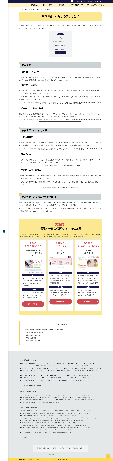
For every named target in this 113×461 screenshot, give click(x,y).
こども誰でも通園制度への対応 (59, 422)
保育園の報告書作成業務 (32, 335)
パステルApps (45, 375)
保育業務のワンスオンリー (93, 410)
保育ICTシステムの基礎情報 (56, 5)
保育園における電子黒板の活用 (47, 413)
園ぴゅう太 (30, 365)
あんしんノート (69, 365)
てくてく (23, 365)
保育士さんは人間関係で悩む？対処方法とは (49, 430)
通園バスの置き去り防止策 (27, 422)
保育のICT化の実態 (46, 395)
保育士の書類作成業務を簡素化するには (62, 432)
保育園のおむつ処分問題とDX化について (55, 418)
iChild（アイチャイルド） (88, 365)
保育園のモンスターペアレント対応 (73, 415)
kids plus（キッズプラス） (80, 370)
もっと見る (60, 52)
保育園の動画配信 (30, 338)
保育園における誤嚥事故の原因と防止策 (43, 420)
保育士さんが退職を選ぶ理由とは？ (50, 427)
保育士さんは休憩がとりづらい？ (28, 430)
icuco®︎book (72, 363)
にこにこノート (97, 363)
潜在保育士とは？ (60, 41)
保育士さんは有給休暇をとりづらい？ (87, 427)
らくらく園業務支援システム (27, 380)
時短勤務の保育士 (61, 413)
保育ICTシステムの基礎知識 (28, 391)
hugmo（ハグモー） (34, 375)
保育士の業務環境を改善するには (95, 5)
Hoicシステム (46, 377)
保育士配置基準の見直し (72, 418)
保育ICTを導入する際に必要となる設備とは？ (84, 399)
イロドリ (99, 365)
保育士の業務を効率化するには (43, 432)
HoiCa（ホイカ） (36, 377)
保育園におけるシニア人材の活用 (88, 418)
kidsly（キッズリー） (93, 370)
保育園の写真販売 (59, 410)
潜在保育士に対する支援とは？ (48, 425)
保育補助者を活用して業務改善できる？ (30, 427)
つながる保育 (88, 363)
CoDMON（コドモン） (26, 373)
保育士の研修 (72, 422)
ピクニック (80, 363)
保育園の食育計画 (70, 410)
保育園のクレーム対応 (26, 420)
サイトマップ (97, 459)
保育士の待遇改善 (82, 422)
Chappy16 (52, 365)
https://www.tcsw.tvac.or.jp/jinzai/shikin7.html (68, 187)
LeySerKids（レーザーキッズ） (67, 380)
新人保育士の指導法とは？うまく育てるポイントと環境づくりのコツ (36, 410)
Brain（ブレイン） (25, 377)
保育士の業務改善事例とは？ (64, 425)
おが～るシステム (69, 368)
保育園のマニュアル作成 (32, 341)
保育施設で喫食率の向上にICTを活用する (30, 402)
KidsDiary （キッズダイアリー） (28, 370)
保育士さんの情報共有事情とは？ (68, 427)
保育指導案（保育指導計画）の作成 (29, 413)
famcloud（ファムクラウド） (85, 375)
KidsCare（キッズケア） (95, 368)
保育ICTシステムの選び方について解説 (51, 402)
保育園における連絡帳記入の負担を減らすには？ (32, 418)
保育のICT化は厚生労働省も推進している (62, 395)
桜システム (44, 373)
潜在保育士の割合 (59, 49)
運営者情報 (24, 437)
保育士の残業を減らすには (27, 432)
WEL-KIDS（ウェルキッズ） (27, 368)
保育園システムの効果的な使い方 (81, 395)
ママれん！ (78, 377)
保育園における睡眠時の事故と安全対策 (64, 420)
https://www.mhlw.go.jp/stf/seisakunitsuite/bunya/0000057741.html (65, 165)
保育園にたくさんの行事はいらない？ (29, 425)
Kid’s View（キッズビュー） (64, 370)
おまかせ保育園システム (81, 368)
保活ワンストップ (81, 410)
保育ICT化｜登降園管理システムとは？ (30, 395)
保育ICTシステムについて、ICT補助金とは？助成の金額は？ (55, 397)
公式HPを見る (32, 304)
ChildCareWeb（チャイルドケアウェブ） (72, 373)
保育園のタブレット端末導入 (55, 415)
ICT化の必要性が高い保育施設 (64, 399)
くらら (77, 365)
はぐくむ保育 (24, 375)
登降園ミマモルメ (62, 363)
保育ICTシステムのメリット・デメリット (81, 397)
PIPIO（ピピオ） (72, 375)
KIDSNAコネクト (42, 370)
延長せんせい (24, 363)
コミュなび (37, 373)
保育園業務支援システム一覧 (37, 5)
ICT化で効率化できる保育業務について (30, 397)
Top (17, 5)
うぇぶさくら (60, 365)
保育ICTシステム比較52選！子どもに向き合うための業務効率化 (87, 1)
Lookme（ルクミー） (53, 380)
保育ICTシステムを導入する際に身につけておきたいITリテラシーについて (38, 399)
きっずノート (52, 370)
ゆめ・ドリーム (87, 377)
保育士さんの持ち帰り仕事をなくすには (71, 430)
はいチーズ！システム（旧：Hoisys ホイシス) (63, 377)
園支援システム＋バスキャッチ (55, 368)
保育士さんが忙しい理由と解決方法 (91, 430)
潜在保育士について (60, 45)
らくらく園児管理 (41, 380)
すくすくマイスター (34, 363)
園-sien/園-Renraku (41, 368)
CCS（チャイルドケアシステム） (92, 373)
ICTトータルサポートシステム (49, 363)
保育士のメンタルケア (73, 413)
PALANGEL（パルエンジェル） (58, 375)
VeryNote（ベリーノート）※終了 (85, 380)
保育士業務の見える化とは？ (80, 425)
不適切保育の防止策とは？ (82, 420)
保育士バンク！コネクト (41, 365)
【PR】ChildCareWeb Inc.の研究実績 (76, 5)
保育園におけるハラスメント (42, 422)
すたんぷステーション (55, 373)
